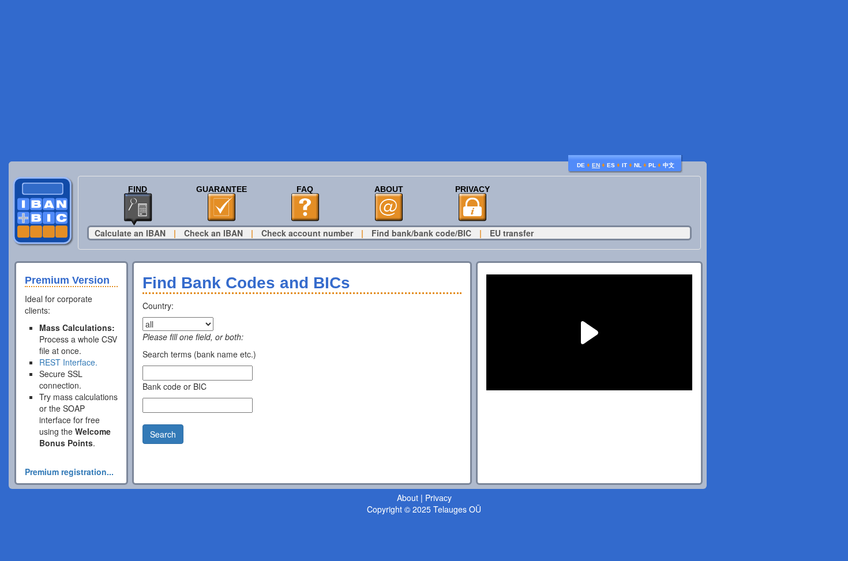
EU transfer (512, 233)
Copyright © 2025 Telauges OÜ (424, 509)
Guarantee (221, 189)
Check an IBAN (213, 233)
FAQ (305, 189)
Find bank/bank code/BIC (421, 233)
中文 (668, 165)
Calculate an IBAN (130, 233)
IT (624, 165)
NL (637, 165)
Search (163, 434)
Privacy (472, 189)
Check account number (307, 233)
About (388, 189)
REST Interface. (68, 362)
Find (137, 189)
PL (652, 165)
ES (611, 165)
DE (581, 165)
